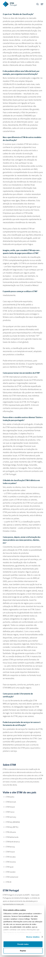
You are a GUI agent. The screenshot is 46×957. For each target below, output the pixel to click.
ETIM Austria (10, 797)
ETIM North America (13, 842)
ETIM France (10, 812)
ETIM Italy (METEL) (12, 827)
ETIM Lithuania (11, 832)
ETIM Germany (11, 817)
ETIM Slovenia (11, 862)
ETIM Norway (10, 847)
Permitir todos (23, 944)
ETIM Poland (10, 852)
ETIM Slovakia (11, 857)
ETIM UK (8, 882)
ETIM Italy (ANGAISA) (13, 822)
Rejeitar (23, 951)
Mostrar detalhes (33, 937)
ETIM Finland (10, 807)
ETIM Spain (10, 867)
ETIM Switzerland (12, 877)
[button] (42, 4)
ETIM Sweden (11, 872)
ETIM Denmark (11, 802)
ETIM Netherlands (12, 837)
